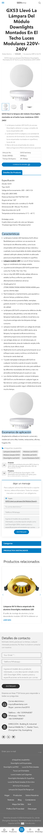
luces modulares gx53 (31, 458)
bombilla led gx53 (30, 455)
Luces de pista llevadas (30, 767)
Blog (20, 800)
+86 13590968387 (24, 712)
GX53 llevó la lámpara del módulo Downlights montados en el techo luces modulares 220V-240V (21, 501)
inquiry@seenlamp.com (17, 704)
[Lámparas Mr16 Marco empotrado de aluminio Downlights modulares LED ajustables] (21, 585)
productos (17, 795)
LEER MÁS (7, 620)
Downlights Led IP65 (11, 767)
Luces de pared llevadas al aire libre (21, 782)
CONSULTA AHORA (20, 164)
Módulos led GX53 (30, 452)
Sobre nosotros (32, 795)
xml (29, 804)
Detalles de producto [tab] (12, 172)
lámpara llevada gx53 (12, 452)
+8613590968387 (15, 719)
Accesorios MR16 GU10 (32, 54)
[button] (40, 595)
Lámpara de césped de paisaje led (21, 790)
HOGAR (18, 54)
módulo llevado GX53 (12, 455)
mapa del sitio (18, 804)
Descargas (32, 809)
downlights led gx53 (11, 458)
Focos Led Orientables (21, 771)
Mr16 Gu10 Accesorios (21, 786)
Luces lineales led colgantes (21, 775)
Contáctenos (30, 800)
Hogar (7, 795)
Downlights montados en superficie (21, 778)
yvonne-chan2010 (22, 707)
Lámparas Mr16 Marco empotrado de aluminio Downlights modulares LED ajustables (18, 608)
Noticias (11, 800)
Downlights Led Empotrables (21, 763)
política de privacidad (15, 809)
